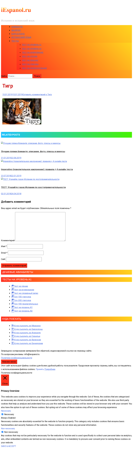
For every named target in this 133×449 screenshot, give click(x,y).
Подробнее (49, 369)
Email (4, 253)
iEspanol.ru (16, 9)
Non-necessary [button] (8, 428)
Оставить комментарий (37, 94)
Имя (4, 246)
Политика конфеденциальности (16, 358)
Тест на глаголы (30, 64)
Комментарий (8, 240)
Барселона (18, 34)
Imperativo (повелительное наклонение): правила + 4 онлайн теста (37, 169)
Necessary (9, 414)
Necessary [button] (6, 411)
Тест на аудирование (32, 52)
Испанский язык (21, 37)
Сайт (3, 259)
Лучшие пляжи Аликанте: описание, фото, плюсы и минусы (33, 151)
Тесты (15, 41)
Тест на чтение (29, 56)
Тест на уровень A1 (31, 45)
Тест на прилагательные (34, 68)
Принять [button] (40, 369)
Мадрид (16, 30)
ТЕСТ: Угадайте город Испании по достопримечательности (33, 187)
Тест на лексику (30, 60)
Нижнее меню (9, 361)
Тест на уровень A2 (31, 49)
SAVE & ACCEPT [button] (8, 446)
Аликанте (17, 27)
